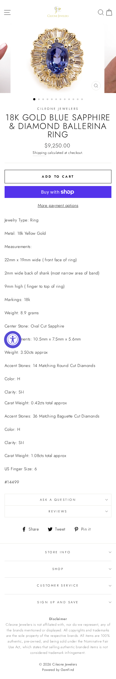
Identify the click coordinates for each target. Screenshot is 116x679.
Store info (58, 552)
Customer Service (58, 585)
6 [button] (56, 99)
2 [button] (39, 99)
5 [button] (52, 99)
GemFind (67, 669)
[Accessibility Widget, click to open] (12, 339)
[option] (58, 58)
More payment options (58, 205)
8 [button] (65, 99)
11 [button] (78, 99)
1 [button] (34, 99)
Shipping (39, 152)
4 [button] (48, 99)
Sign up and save (58, 602)
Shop (58, 569)
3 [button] (43, 99)
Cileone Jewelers (58, 109)
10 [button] (74, 99)
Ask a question (58, 500)
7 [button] (61, 99)
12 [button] (82, 99)
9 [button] (69, 99)
